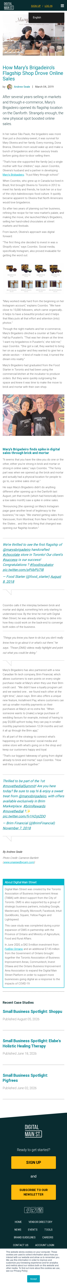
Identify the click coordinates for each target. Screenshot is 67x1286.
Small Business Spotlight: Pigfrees (25, 1078)
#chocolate (11, 554)
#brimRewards (34, 806)
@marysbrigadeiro (16, 549)
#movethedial (13, 811)
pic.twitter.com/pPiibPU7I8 (23, 570)
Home (18, 1222)
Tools (48, 1229)
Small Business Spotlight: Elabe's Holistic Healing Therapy (32, 1043)
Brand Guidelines (25, 1237)
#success (10, 559)
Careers (47, 1237)
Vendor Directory (40, 1222)
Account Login (44, 1245)
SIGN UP (36, 6)
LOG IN (48, 6)
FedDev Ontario (14, 949)
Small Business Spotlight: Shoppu (32, 1011)
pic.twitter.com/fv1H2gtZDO (24, 816)
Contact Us (20, 1245)
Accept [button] (33, 1278)
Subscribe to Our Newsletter (33, 1192)
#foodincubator (41, 564)
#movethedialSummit (19, 786)
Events (33, 1229)
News (17, 1229)
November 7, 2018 (17, 828)
